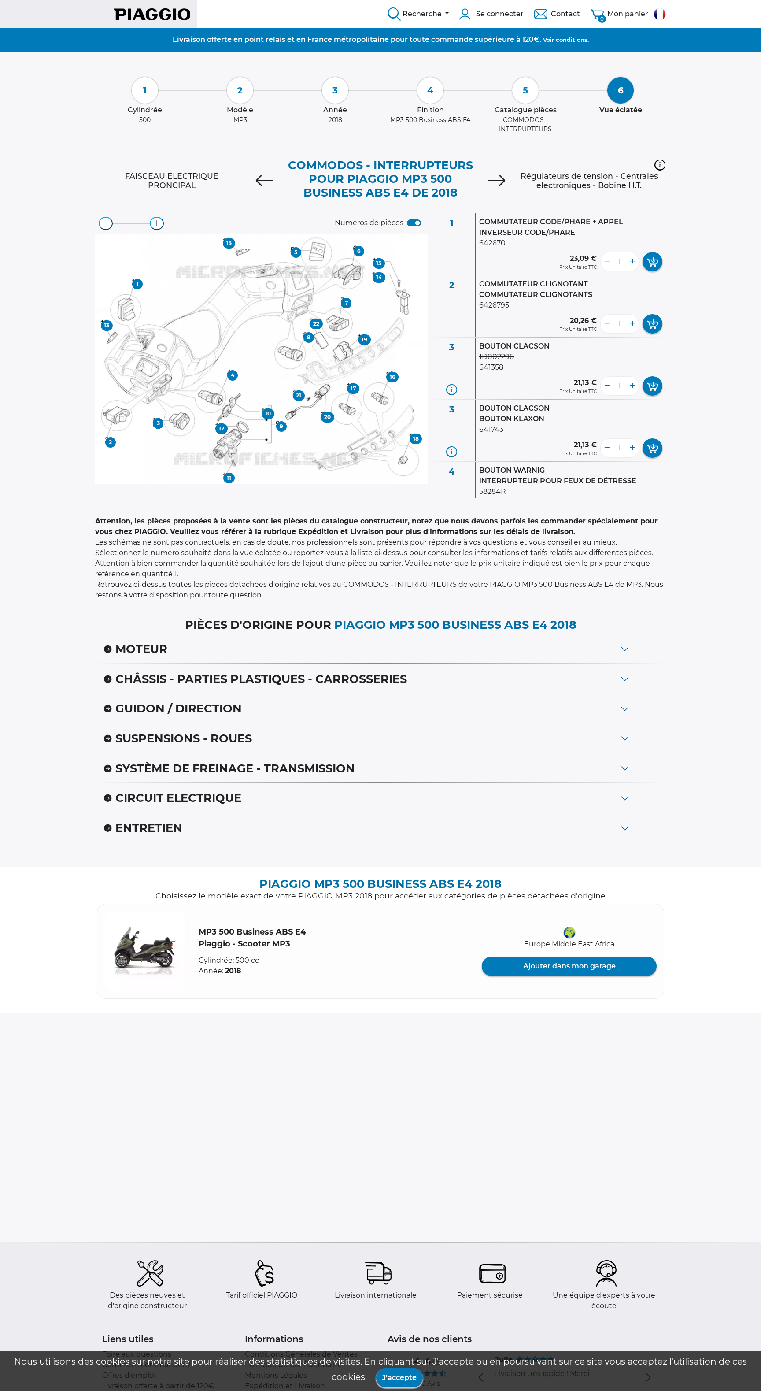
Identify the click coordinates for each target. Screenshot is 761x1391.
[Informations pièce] (451, 390)
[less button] (606, 261)
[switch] (414, 222)
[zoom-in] (157, 223)
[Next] (496, 181)
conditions (571, 39)
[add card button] (652, 261)
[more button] (632, 261)
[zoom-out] (106, 223)
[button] (660, 164)
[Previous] (264, 181)
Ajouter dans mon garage (569, 966)
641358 (491, 367)
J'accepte (399, 1377)
